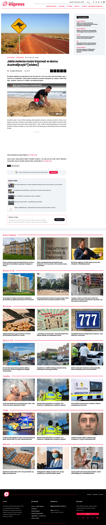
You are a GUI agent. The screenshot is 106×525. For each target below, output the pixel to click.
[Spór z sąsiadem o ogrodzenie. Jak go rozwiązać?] (11, 197)
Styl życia (10, 57)
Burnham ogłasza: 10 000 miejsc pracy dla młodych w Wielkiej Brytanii (86, 51)
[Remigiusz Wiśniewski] (8, 71)
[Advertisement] (36, 143)
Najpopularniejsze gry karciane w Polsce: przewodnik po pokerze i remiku (17, 334)
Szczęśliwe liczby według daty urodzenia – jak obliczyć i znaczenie (87, 334)
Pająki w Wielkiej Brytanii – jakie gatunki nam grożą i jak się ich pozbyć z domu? (34, 207)
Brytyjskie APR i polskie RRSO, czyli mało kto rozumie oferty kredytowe (32, 190)
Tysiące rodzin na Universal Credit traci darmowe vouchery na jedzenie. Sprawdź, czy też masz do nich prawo (86, 299)
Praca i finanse (81, 21)
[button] (88, 2)
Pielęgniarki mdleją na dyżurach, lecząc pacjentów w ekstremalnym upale (50, 472)
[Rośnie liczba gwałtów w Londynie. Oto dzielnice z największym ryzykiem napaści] (53, 390)
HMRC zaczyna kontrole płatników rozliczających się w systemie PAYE (87, 31)
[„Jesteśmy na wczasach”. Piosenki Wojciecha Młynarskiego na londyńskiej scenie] (53, 320)
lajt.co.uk (34, 155)
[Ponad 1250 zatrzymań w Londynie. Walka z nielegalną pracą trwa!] (87, 390)
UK (77, 41)
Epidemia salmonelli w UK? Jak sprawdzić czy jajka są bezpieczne (18, 472)
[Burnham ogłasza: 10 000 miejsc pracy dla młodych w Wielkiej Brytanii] (87, 248)
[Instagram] (96, 2)
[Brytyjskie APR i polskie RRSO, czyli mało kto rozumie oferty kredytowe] (11, 191)
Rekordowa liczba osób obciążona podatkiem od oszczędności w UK (86, 43)
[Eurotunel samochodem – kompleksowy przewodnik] (11, 203)
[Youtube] (104, 2)
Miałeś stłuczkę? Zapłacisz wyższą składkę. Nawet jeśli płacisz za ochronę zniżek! (86, 368)
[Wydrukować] (64, 70)
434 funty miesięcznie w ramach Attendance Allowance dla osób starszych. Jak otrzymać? (38, 184)
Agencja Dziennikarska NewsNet (57, 523)
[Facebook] (93, 2)
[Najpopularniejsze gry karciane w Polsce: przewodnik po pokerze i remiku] (19, 320)
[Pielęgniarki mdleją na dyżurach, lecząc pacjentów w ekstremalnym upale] (53, 458)
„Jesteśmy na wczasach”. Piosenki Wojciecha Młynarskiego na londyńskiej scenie (52, 334)
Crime (78, 34)
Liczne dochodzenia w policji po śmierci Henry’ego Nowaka (86, 37)
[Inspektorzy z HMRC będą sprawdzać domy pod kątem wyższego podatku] (53, 354)
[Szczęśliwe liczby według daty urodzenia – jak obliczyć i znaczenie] (87, 320)
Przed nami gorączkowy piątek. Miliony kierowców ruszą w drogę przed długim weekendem (16, 369)
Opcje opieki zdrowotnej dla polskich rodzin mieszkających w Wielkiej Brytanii (86, 472)
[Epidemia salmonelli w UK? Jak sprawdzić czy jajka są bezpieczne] (19, 458)
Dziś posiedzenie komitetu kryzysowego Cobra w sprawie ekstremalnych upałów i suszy (53, 299)
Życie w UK (20, 57)
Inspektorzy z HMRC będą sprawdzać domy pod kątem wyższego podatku (51, 368)
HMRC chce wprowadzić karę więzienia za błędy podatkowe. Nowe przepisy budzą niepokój (87, 24)
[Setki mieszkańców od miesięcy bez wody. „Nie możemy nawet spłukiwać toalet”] (19, 390)
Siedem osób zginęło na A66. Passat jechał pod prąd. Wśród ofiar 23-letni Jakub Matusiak (19, 438)
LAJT (29, 155)
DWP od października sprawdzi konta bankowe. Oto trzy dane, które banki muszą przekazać (52, 263)
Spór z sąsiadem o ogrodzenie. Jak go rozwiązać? (27, 196)
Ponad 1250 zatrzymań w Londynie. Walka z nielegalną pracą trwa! (86, 404)
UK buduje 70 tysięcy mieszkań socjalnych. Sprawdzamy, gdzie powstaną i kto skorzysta (18, 299)
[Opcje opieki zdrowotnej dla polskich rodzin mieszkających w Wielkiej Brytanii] (87, 458)
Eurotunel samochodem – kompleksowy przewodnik (28, 202)
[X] (101, 2)
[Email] (61, 70)
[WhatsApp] (58, 70)
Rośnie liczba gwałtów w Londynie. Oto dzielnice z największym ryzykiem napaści (51, 404)
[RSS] (98, 2)
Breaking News (15, 165)
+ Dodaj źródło (53, 172)
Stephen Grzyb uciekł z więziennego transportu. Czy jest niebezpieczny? (83, 438)
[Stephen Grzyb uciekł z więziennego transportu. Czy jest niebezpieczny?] (87, 424)
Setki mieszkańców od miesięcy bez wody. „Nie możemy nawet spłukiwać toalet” (19, 404)
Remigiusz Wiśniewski (16, 71)
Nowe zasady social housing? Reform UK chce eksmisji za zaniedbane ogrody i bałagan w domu (18, 263)
